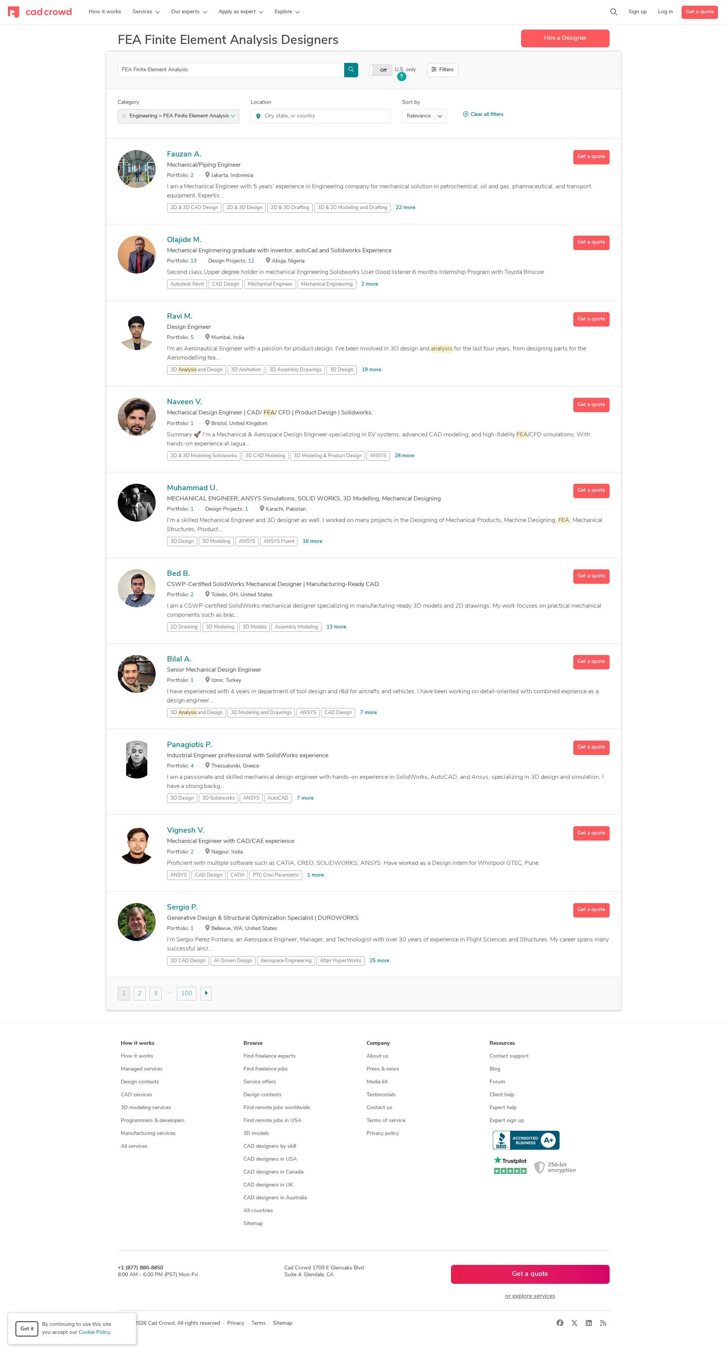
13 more (336, 627)
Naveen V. (184, 402)
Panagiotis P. (189, 745)
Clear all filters (487, 114)
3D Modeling (216, 541)
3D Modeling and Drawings (261, 712)
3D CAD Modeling (265, 455)
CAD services (136, 1095)
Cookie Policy (94, 1332)
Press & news (383, 1069)
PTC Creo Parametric (276, 875)
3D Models (255, 627)
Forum (497, 1082)
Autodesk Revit (187, 284)
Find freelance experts (269, 1056)
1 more (315, 875)
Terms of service (386, 1121)
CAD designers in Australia (275, 1198)
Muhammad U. (192, 488)
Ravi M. (179, 316)
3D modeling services (146, 1108)
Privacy (235, 1323)
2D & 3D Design (244, 207)
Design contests (140, 1082)
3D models (256, 1133)
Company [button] (378, 1043)
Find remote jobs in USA (272, 1121)
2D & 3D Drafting (290, 207)
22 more (405, 208)
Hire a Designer (565, 38)
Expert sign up (507, 1121)
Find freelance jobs (265, 1069)
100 (186, 994)
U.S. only (405, 70)
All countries (258, 1211)
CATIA (238, 875)
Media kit (377, 1082)
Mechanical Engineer (270, 284)
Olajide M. (184, 240)
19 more (371, 370)
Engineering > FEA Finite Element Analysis (180, 116)
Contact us (379, 1108)
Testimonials (381, 1095)
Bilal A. (179, 659)
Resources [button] (502, 1043)
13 (193, 261)
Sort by (411, 102)
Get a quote (700, 12)
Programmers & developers (153, 1121)
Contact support (509, 1056)
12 (251, 261)
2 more (369, 284)
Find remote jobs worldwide (276, 1108)
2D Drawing (184, 627)
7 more (368, 713)
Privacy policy (383, 1133)
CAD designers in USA (270, 1159)
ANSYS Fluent (279, 541)
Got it (27, 1329)
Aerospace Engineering (286, 960)
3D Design (341, 369)
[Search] (614, 12)
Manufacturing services (148, 1133)
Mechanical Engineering (327, 284)
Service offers (259, 1082)
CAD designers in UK (268, 1185)
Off (383, 70)
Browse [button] (252, 1043)
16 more (312, 541)
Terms (258, 1323)
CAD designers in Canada (273, 1172)
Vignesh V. (185, 831)
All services (134, 1146)
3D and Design (196, 369)
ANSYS (378, 455)
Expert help (503, 1108)
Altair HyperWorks (340, 960)
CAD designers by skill (269, 1146)
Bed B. (178, 574)
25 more (379, 961)
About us (377, 1056)
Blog (495, 1069)
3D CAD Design (188, 960)
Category (128, 102)
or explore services (530, 1296)
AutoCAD (278, 798)
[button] (146, 12)
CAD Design (225, 284)
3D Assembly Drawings (295, 369)
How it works (137, 1056)
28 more (404, 456)
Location (261, 102)
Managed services (142, 1069)
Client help (502, 1095)
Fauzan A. (184, 154)
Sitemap (253, 1224)
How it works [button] (137, 1043)
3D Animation (246, 369)
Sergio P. (182, 907)
